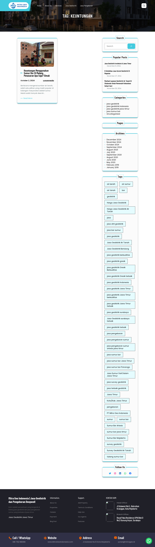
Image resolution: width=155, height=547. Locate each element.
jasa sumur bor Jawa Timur (119, 361)
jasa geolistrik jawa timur (118, 109)
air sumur (126, 184)
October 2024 (113, 144)
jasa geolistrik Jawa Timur (119, 288)
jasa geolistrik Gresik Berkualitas (116, 268)
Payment (53, 517)
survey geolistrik (114, 444)
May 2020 (111, 162)
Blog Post (53, 521)
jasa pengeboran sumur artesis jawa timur (118, 347)
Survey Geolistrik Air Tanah (119, 450)
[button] (149, 541)
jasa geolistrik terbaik (116, 327)
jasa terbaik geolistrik (116, 388)
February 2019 (113, 165)
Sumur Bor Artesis (115, 425)
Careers (53, 512)
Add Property (83, 503)
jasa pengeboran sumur (118, 339)
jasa (109, 217)
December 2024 (114, 139)
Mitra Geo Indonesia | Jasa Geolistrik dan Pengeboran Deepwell (27, 500)
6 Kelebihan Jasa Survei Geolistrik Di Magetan (117, 72)
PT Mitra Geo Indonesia (117, 413)
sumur (110, 419)
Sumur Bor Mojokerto (116, 438)
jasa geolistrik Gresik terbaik (119, 276)
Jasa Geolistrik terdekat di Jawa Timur (117, 63)
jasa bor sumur (114, 230)
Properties (53, 507)
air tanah (111, 190)
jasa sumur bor (113, 111)
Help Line (81, 512)
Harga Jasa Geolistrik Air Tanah (118, 210)
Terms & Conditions (85, 507)
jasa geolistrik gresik (116, 261)
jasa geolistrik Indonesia (118, 106)
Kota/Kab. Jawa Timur (117, 400)
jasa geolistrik (113, 104)
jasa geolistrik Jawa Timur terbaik (119, 304)
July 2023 (111, 152)
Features (81, 521)
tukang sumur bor (115, 456)
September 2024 (114, 147)
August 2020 (112, 157)
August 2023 (112, 149)
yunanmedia (48, 80)
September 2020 (114, 155)
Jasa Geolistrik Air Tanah (118, 242)
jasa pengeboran (115, 333)
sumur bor (124, 419)
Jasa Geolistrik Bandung (118, 249)
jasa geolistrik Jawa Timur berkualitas (119, 296)
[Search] (131, 46)
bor (123, 190)
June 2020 (111, 160)
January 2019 (113, 167)
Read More (28, 98)
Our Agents (82, 517)
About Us (53, 503)
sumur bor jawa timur (117, 432)
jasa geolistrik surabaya (118, 312)
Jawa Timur (112, 394)
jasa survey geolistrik (116, 382)
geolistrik (111, 196)
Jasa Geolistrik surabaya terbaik (118, 319)
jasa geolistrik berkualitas (118, 255)
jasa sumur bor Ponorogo (118, 367)
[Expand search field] (144, 5)
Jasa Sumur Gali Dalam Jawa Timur (118, 374)
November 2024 (114, 142)
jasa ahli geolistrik (115, 224)
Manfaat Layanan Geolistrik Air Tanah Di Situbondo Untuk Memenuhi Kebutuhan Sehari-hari (118, 83)
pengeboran (112, 407)
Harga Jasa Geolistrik (116, 202)
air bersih (111, 184)
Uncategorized (113, 114)
